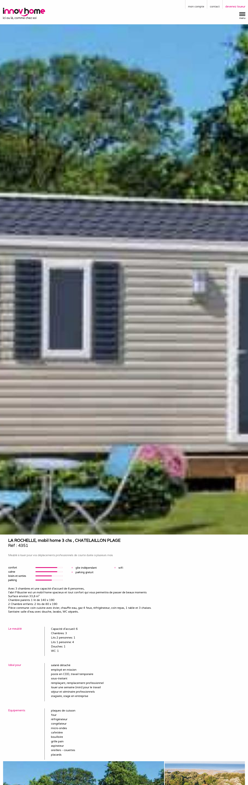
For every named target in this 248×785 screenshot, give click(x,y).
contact (215, 6)
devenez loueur (235, 6)
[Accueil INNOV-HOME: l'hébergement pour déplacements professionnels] (31, 13)
